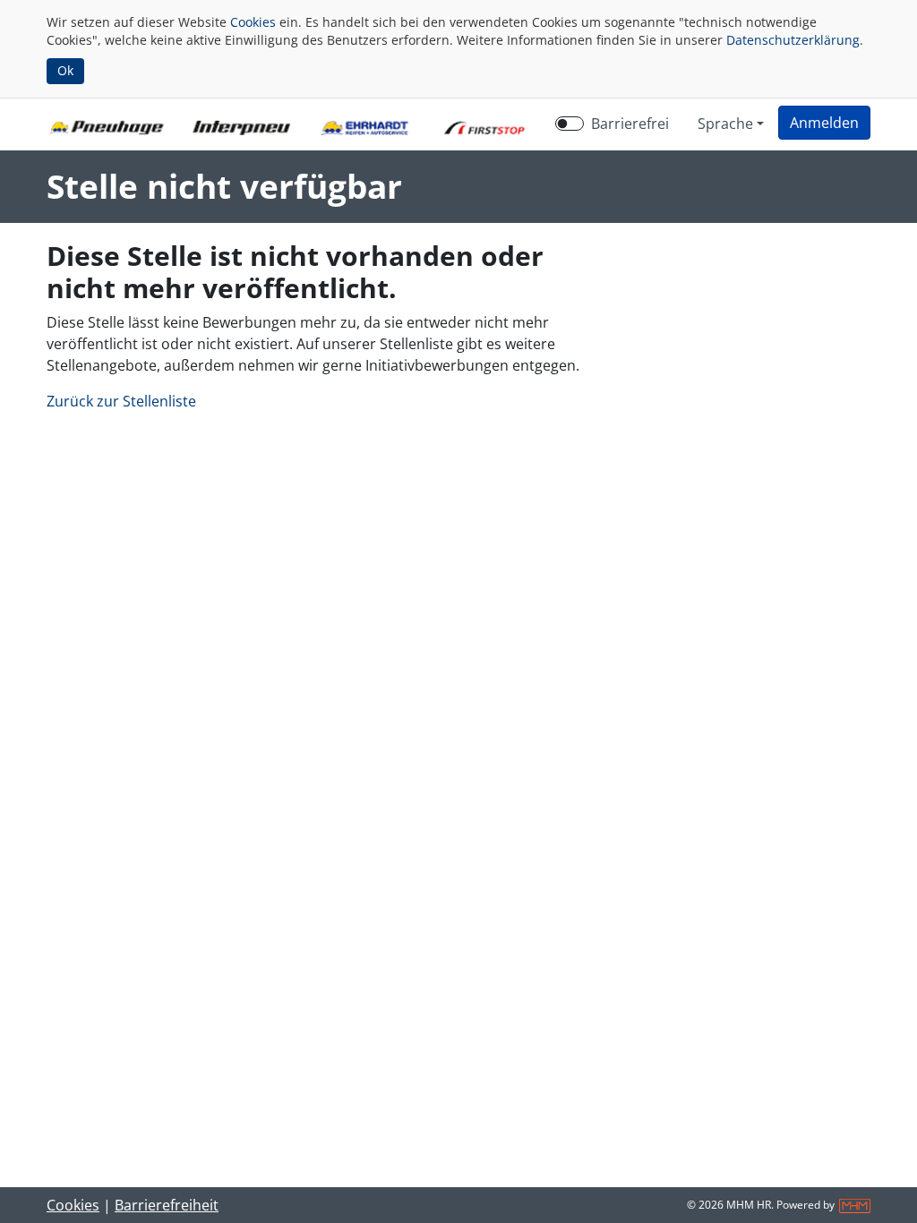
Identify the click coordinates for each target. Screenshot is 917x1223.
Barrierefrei (630, 123)
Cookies (253, 21)
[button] (824, 123)
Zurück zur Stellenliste (121, 401)
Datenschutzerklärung (793, 39)
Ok (65, 70)
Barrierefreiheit (167, 1205)
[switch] (569, 123)
